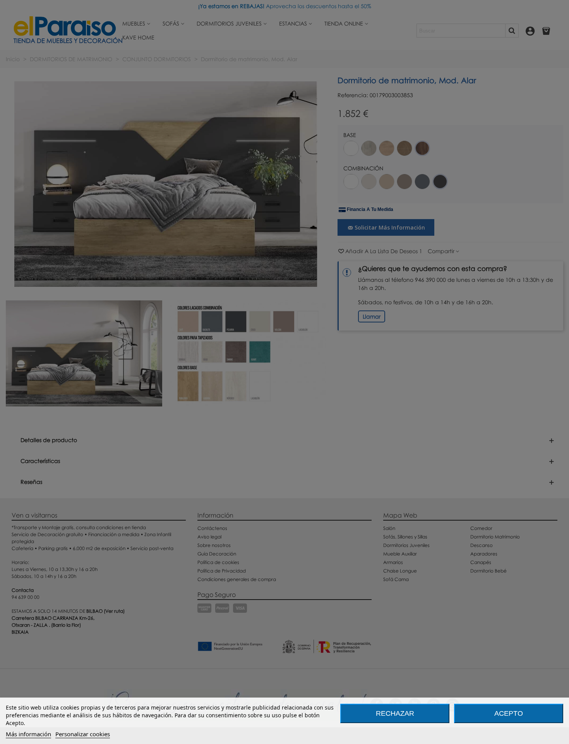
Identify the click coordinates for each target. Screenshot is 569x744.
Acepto (508, 713)
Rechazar (395, 713)
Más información (28, 734)
